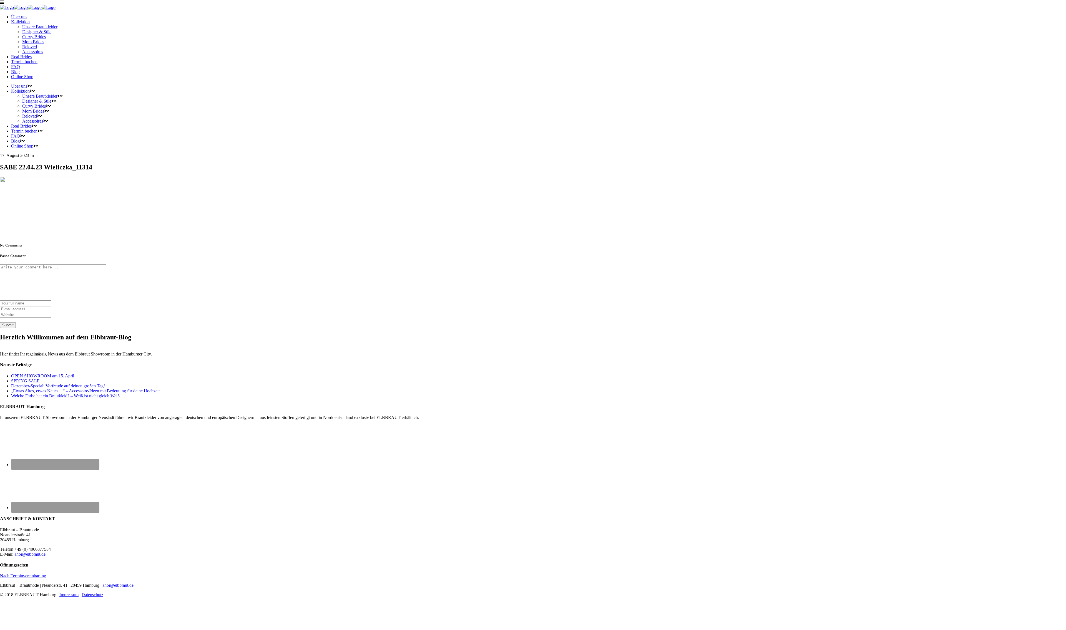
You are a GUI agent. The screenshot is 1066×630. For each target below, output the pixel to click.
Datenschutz (92, 594)
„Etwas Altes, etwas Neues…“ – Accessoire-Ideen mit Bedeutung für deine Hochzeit (85, 390)
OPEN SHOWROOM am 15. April (42, 376)
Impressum (69, 594)
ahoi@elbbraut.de (30, 554)
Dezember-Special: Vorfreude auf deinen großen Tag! (58, 385)
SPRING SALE (25, 380)
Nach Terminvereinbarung (23, 575)
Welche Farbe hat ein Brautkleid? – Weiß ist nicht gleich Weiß (65, 395)
